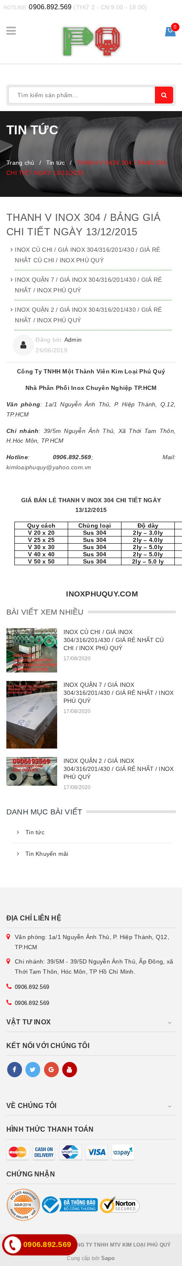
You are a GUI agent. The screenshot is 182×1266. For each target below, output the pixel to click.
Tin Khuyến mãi (47, 853)
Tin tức (34, 832)
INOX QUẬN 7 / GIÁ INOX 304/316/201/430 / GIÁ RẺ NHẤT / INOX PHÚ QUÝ (88, 285)
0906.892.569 (50, 7)
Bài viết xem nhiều (44, 612)
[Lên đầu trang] (156, 1255)
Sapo (108, 1258)
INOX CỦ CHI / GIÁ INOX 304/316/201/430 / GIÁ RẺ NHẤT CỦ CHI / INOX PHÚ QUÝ (87, 255)
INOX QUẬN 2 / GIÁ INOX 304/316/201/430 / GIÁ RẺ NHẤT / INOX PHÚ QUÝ (88, 315)
